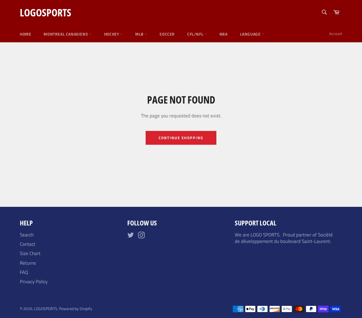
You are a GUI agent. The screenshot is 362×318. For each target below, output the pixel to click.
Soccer (167, 34)
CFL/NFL (195, 34)
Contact (27, 244)
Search (27, 234)
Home (25, 34)
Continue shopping (181, 138)
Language (251, 34)
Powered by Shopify (75, 309)
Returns (28, 263)
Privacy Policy (34, 281)
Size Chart (30, 253)
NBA (223, 34)
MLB (140, 34)
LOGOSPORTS (45, 12)
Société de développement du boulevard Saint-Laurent (284, 238)
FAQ (24, 272)
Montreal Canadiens (66, 34)
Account (335, 33)
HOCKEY (112, 34)
